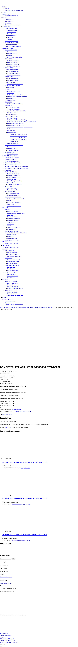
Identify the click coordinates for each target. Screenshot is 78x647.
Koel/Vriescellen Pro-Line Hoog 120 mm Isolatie (19, 127)
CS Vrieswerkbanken (12, 80)
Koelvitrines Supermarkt (11, 159)
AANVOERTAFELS (9, 182)
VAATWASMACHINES (10, 172)
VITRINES (7, 89)
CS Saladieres (11, 82)
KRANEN (4, 241)
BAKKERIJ (5, 279)
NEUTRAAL (5, 207)
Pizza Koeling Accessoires (14, 256)
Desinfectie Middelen (12, 220)
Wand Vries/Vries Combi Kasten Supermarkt (16, 168)
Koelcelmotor (10, 129)
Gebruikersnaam (4, 565)
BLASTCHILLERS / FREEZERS (12, 85)
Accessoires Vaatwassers (14, 206)
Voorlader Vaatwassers (13, 175)
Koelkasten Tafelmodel (13, 64)
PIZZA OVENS (8, 258)
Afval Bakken (10, 224)
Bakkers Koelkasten (12, 283)
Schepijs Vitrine (11, 146)
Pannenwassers (11, 179)
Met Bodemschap (12, 188)
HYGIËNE (7, 209)
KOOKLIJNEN (5, 14)
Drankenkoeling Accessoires (14, 57)
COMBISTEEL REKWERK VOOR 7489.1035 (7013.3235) (24, 462)
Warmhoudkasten (12, 238)
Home (1, 307)
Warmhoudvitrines (12, 44)
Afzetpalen (10, 215)
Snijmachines (10, 33)
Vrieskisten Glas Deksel (13, 109)
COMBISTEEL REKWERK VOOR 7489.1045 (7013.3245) (24, 499)
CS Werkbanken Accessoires (15, 84)
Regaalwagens (11, 229)
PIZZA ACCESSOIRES (10, 272)
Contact (7, 8)
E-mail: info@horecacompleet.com (9, 642)
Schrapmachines (11, 35)
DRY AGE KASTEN (10, 152)
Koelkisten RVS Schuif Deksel (15, 103)
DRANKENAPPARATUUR (11, 41)
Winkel (4, 12)
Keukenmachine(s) (12, 292)
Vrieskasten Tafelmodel (13, 73)
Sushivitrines (10, 93)
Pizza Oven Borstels (12, 276)
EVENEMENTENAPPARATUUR (13, 46)
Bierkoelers (10, 55)
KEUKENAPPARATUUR (11, 28)
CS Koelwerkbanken (12, 78)
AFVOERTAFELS (9, 186)
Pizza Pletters (11, 268)
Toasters (9, 39)
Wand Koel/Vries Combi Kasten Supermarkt (16, 166)
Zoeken (13, 558)
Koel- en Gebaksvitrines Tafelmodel (16, 94)
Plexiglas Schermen (12, 216)
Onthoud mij (4, 571)
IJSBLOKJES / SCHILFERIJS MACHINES (15, 111)
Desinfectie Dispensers (13, 218)
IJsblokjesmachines (12, 112)
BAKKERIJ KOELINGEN (11, 281)
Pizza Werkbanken (12, 252)
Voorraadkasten (11, 234)
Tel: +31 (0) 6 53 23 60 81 (7, 639)
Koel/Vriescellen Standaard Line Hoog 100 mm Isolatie (21, 121)
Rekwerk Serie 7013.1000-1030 (18, 134)
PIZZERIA (4, 249)
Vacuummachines (12, 30)
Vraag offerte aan (16, 409)
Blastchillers (10, 87)
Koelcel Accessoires (12, 143)
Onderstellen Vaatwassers (14, 202)
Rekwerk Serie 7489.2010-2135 (18, 139)
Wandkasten (10, 236)
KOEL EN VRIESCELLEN (11, 116)
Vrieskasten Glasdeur (13, 71)
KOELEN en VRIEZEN (7, 48)
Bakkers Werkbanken (13, 286)
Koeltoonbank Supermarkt (12, 157)
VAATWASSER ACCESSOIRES (13, 197)
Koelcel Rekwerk (11, 132)
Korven (9, 200)
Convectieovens (9, 21)
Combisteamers (9, 19)
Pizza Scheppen (11, 274)
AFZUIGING (5, 245)
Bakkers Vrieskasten (12, 285)
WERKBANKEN (9, 77)
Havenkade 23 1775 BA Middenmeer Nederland (5, 635)
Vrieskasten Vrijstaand (13, 69)
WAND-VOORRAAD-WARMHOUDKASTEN (16, 233)
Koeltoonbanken (11, 98)
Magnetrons (8, 23)
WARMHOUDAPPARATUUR (12, 42)
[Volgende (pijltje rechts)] (1, 646)
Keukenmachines (11, 32)
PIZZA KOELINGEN (10, 250)
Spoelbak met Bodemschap (14, 184)
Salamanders (10, 37)
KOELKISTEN (8, 102)
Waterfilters (10, 204)
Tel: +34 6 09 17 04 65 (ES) (7, 640)
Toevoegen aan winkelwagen (5, 409)
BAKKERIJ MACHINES (10, 290)
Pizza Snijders (11, 277)
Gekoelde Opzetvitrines (13, 91)
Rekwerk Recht (14, 141)
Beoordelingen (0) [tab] (7, 414)
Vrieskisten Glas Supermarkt (12, 164)
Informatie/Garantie (7, 299)
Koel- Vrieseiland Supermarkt (12, 163)
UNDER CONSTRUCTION (11, 16)
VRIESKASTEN (9, 68)
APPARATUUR (6, 26)
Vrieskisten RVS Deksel (13, 107)
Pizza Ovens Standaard (13, 259)
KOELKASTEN (8, 59)
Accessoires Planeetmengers (15, 295)
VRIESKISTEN (8, 105)
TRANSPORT (8, 225)
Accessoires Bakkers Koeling (15, 288)
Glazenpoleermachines (13, 193)
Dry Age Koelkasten (12, 154)
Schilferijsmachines (12, 114)
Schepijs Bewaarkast (12, 150)
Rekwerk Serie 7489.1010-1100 (18, 137)
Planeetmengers (11, 294)
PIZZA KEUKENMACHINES (12, 265)
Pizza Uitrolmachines (12, 270)
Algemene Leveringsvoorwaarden (14, 10)
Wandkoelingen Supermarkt (12, 161)
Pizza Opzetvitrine (12, 254)
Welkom (4, 7)
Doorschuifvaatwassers (13, 177)
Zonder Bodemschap (12, 189)
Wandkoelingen (11, 100)
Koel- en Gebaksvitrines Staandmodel (17, 96)
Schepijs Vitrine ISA (12, 148)
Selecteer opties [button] (16, 467)
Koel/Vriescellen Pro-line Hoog (15, 125)
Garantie (7, 303)
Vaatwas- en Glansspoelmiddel (15, 198)
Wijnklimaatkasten (12, 53)
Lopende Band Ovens (13, 261)
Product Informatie (10, 301)
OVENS (4, 17)
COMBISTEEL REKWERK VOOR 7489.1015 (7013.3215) (24, 535)
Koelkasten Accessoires (13, 66)
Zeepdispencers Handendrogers (15, 213)
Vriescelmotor (11, 130)
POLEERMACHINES (10, 191)
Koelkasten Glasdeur (12, 62)
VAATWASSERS (6, 170)
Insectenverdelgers (12, 211)
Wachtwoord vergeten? (6, 577)
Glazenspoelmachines (13, 173)
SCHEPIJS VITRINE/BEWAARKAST (14, 145)
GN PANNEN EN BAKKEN (11, 231)
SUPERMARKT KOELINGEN (9, 155)
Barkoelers (10, 51)
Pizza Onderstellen (12, 263)
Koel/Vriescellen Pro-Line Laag (15, 123)
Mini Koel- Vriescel (12, 118)
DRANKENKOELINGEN (11, 50)
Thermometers (11, 222)
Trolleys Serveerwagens (13, 227)
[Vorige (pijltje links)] (0, 646)
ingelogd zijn (8, 427)
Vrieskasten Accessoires (13, 75)
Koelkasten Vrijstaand (13, 60)
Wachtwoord (3, 568)
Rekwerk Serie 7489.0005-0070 (18, 136)
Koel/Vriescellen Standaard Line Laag (17, 120)
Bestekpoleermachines (13, 195)
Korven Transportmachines (14, 181)
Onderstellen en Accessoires (12, 25)
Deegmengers (11, 267)
